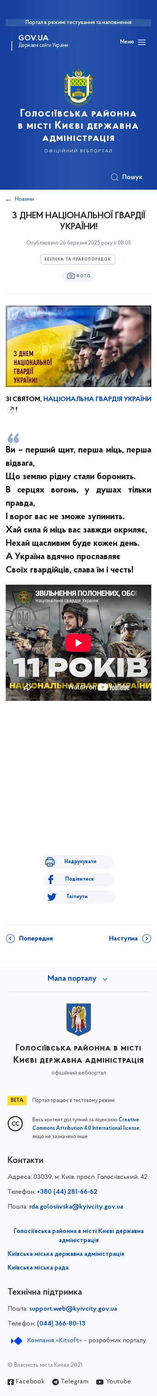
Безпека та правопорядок (78, 259)
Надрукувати (80, 862)
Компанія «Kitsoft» (54, 1340)
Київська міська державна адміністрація (66, 1254)
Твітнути (77, 897)
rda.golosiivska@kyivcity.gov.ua (76, 1207)
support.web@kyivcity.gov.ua (73, 1309)
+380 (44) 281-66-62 (67, 1192)
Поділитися (79, 879)
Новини (24, 199)
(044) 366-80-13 (61, 1324)
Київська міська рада (38, 1268)
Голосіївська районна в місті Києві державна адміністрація (79, 1236)
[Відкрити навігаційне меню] (142, 42)
